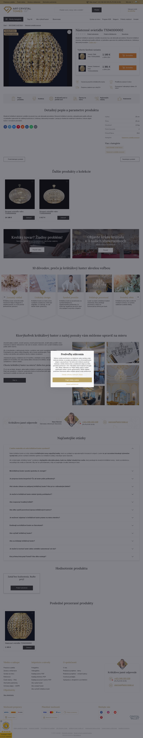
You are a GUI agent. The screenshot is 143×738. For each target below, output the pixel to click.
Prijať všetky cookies (72, 380)
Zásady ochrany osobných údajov (72, 374)
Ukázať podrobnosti (72, 384)
